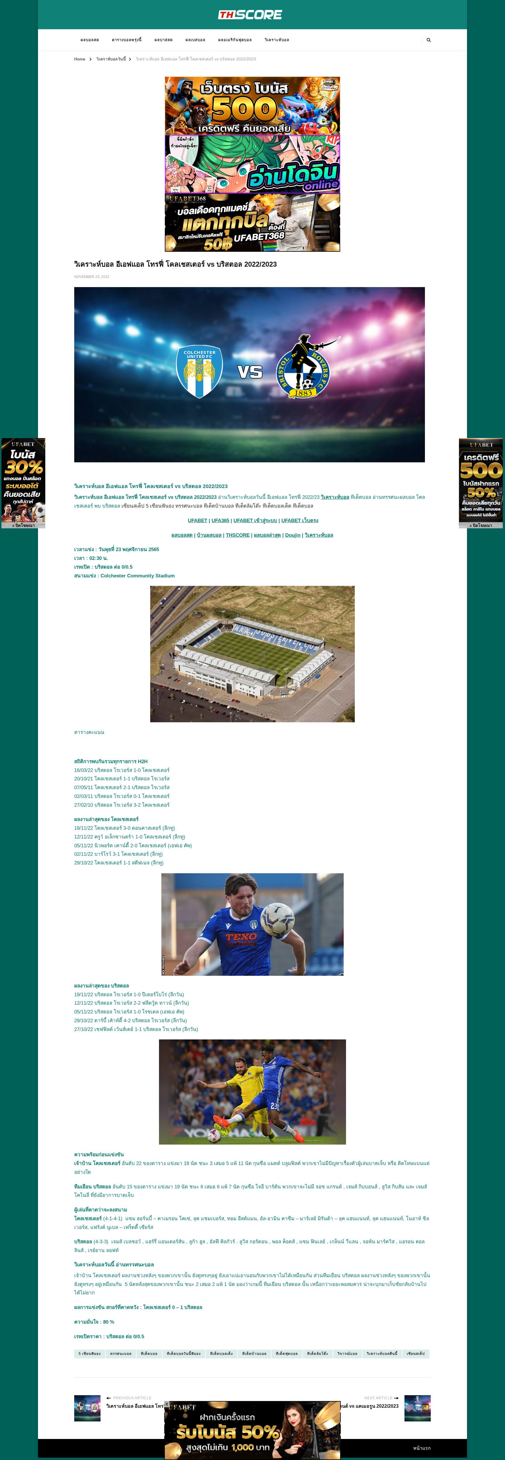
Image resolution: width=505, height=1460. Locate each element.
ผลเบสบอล (195, 40)
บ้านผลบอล (209, 535)
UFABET (197, 520)
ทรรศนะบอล (121, 1354)
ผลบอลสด (90, 40)
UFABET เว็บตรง (299, 520)
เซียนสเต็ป (416, 1354)
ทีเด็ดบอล (149, 1354)
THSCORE (238, 535)
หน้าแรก (422, 1448)
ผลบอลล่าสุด (267, 535)
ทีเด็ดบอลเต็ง (221, 1354)
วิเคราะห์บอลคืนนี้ (382, 1354)
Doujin (292, 535)
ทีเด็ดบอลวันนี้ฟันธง (184, 1354)
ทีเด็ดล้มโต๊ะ (317, 1354)
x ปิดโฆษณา (23, 525)
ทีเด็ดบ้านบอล (254, 1354)
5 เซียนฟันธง (90, 1354)
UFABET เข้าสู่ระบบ (255, 520)
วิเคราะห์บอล (277, 40)
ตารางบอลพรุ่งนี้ (127, 40)
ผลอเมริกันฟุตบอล (235, 40)
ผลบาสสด (164, 40)
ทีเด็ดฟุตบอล (287, 1354)
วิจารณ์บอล (347, 1354)
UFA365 (220, 520)
